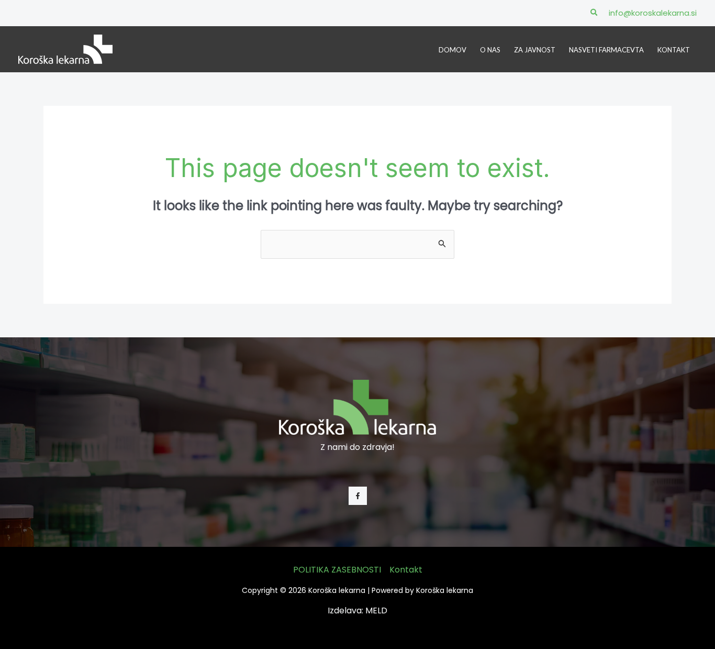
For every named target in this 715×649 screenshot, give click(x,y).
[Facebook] (358, 496)
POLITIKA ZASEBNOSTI (337, 570)
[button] (594, 13)
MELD (376, 610)
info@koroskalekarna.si (653, 12)
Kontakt (405, 570)
